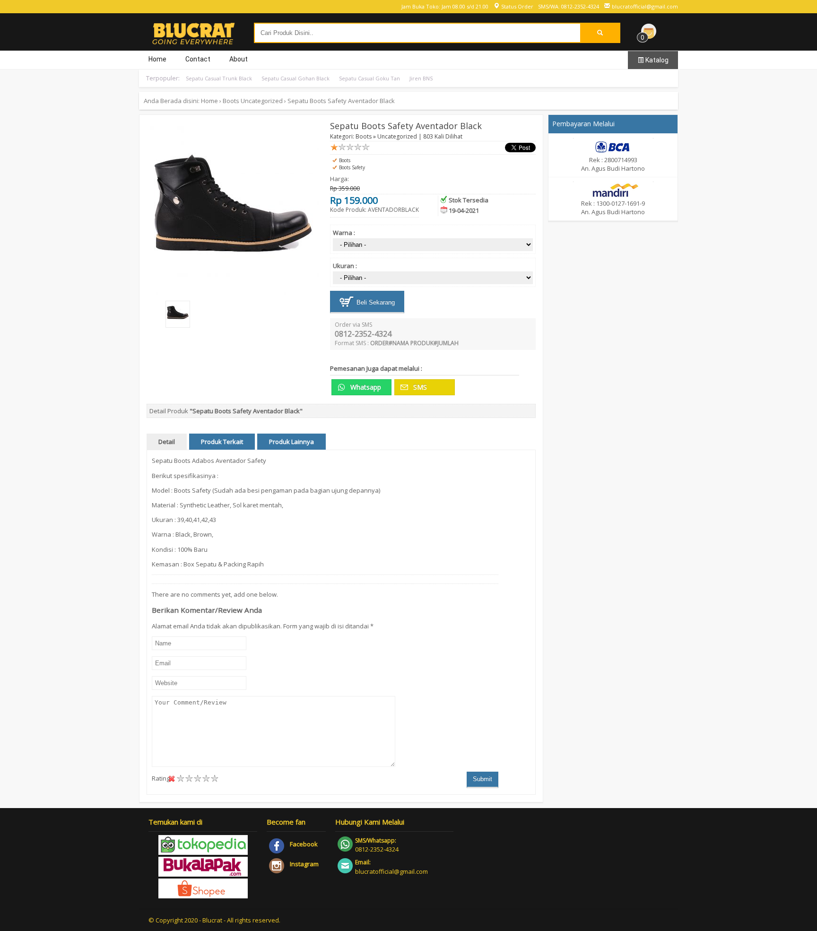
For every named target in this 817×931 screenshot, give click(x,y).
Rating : (162, 778)
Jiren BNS (421, 78)
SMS (419, 387)
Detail (166, 441)
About (238, 59)
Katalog (656, 60)
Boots (231, 100)
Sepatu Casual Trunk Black (219, 78)
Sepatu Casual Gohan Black (295, 78)
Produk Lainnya (291, 441)
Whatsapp (364, 387)
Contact (197, 59)
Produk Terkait (222, 441)
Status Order (516, 6)
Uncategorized (262, 100)
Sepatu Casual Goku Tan (369, 78)
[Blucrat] (193, 40)
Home (157, 59)
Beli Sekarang (375, 302)
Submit (482, 779)
